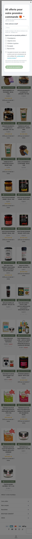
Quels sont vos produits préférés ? (16, 35)
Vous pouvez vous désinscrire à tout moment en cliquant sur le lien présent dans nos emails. (16, 61)
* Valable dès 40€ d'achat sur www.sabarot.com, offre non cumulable (16, 20)
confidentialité (20, 56)
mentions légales (11, 58)
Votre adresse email (11, 24)
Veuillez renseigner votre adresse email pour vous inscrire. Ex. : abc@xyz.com (16, 31)
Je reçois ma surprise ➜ (14, 67)
